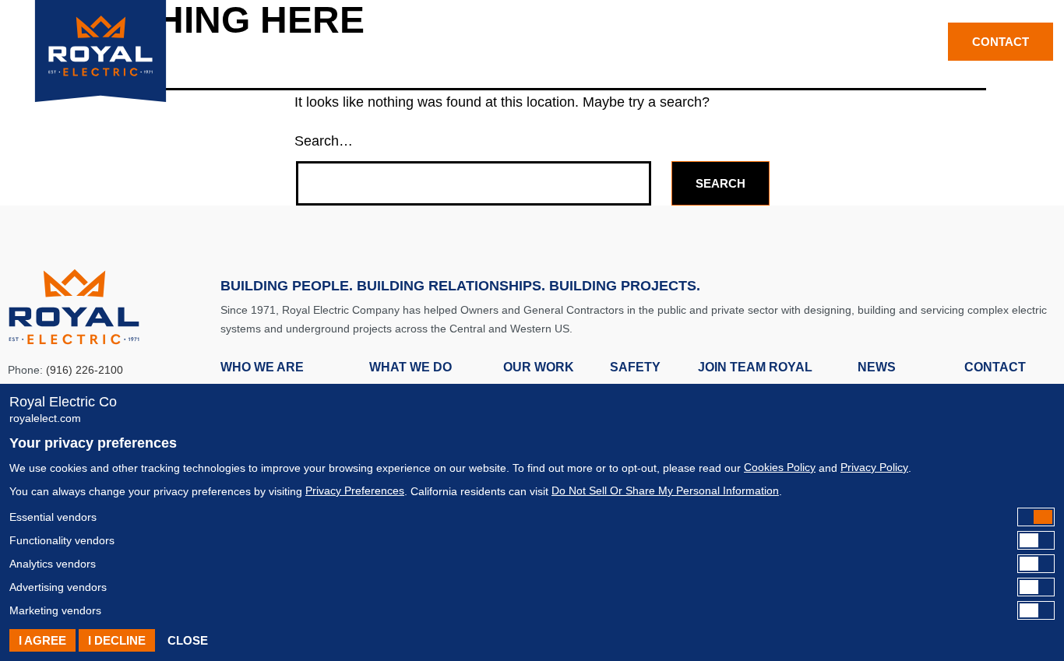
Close (187, 640)
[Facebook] (872, 40)
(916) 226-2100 (84, 370)
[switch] (532, 517)
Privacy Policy (874, 467)
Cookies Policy (780, 467)
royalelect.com (45, 418)
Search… (323, 141)
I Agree (42, 640)
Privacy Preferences (354, 490)
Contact (995, 367)
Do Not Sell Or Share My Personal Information (665, 490)
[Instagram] (906, 40)
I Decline (117, 640)
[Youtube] (923, 40)
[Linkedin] (889, 40)
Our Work (490, 41)
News (783, 41)
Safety (576, 41)
